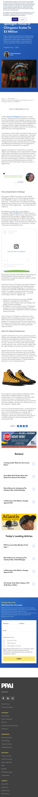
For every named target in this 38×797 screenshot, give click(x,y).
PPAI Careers (5, 794)
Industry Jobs (5, 790)
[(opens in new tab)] (19, 447)
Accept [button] (15, 19)
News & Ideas (5, 716)
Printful (16, 213)
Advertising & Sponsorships (9, 725)
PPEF (2, 765)
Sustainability (5, 775)
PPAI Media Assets (6, 772)
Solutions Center (6, 756)
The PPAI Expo (5, 741)
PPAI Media (11, 99)
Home (3, 98)
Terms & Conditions (7, 707)
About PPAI (4, 784)
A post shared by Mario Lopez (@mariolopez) (16, 270)
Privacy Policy (5, 704)
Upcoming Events (6, 737)
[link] (19, 464)
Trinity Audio (18, 109)
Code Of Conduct (6, 759)
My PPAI (3, 769)
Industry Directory (6, 747)
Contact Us (4, 787)
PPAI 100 (4, 722)
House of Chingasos (14, 117)
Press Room (4, 729)
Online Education (6, 762)
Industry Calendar (6, 744)
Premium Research (6, 719)
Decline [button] (23, 19)
